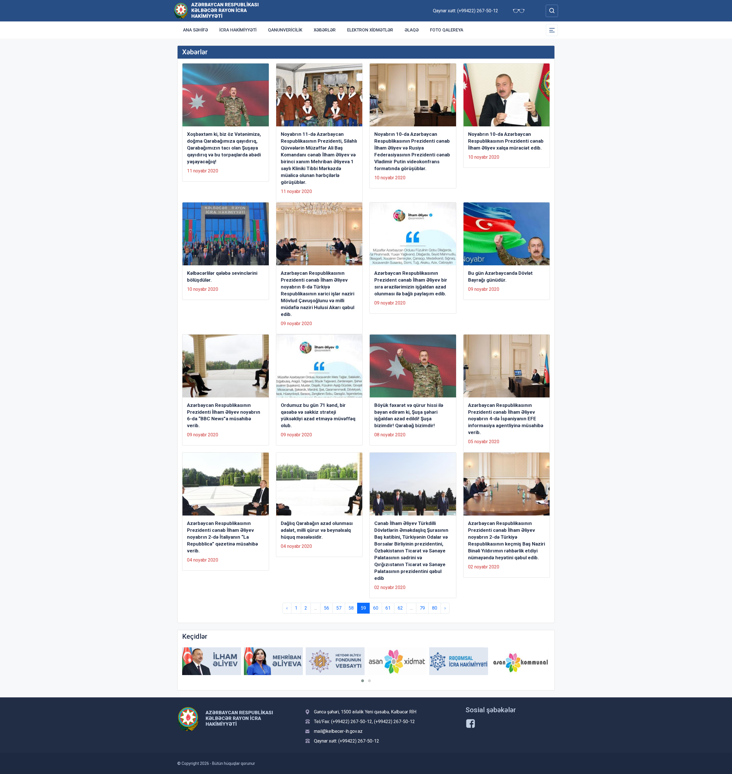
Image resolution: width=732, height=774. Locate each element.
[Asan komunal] (520, 661)
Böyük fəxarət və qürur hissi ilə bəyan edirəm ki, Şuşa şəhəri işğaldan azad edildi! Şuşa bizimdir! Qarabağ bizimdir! (408, 415)
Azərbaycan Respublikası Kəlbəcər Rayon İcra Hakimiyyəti (225, 10)
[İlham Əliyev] (211, 661)
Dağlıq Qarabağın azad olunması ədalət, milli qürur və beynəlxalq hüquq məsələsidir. (317, 530)
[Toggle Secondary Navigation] (552, 30)
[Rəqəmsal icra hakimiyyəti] (458, 661)
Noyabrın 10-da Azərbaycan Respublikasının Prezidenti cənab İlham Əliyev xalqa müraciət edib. (506, 141)
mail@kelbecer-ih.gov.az (338, 731)
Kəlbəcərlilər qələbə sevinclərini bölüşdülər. (222, 276)
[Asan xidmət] (396, 661)
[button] (362, 681)
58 (351, 608)
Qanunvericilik (285, 30)
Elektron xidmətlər (370, 30)
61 (388, 608)
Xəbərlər (325, 30)
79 (422, 608)
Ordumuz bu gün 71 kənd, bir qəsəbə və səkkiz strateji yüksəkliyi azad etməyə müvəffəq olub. (318, 415)
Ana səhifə (195, 30)
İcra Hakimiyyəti (237, 30)
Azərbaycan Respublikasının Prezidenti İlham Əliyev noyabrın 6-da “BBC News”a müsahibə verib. (223, 415)
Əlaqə (412, 30)
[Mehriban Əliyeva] (273, 661)
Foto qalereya (446, 30)
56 (326, 608)
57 (338, 608)
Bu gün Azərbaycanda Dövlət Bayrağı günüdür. (500, 276)
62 (400, 608)
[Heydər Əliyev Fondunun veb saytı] (335, 661)
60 (375, 608)
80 (434, 608)
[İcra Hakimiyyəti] (181, 10)
